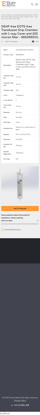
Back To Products (11, 41)
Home (3, 15)
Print (37, 41)
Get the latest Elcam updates (19, 254)
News (3, 372)
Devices (10, 15)
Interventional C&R (8, 319)
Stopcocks (5, 296)
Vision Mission (6, 335)
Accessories (6, 302)
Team (3, 344)
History (4, 350)
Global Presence (7, 341)
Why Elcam (5, 332)
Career (4, 347)
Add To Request (20, 208)
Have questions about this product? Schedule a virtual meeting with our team (15, 218)
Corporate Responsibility (10, 338)
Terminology (6, 366)
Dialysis (4, 316)
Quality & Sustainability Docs (12, 363)
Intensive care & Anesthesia (11, 313)
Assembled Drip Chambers (23, 15)
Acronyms (5, 369)
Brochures (5, 361)
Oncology (5, 322)
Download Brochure (13, 230)
